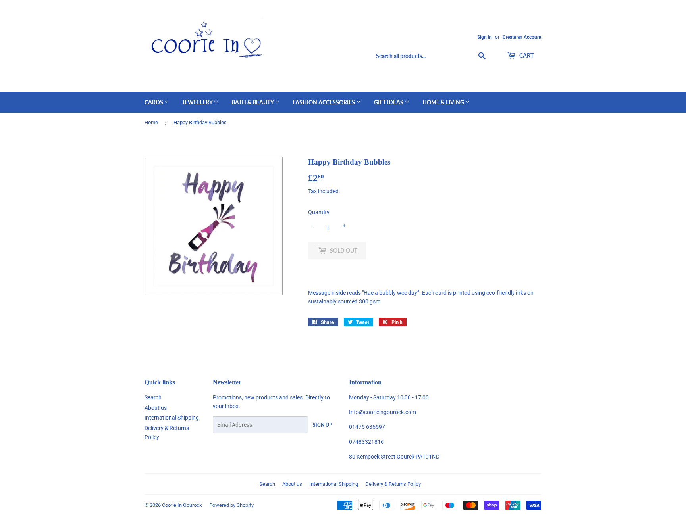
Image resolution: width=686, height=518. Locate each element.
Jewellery (198, 102)
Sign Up (322, 425)
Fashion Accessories (324, 102)
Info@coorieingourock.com (382, 412)
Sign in (484, 37)
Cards (154, 102)
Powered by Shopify (231, 505)
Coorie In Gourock (182, 505)
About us (156, 408)
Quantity (319, 212)
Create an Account (522, 37)
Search (153, 397)
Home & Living (443, 102)
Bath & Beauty (253, 102)
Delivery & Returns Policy (393, 484)
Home (151, 122)
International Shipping (172, 417)
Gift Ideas (389, 102)
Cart (526, 55)
